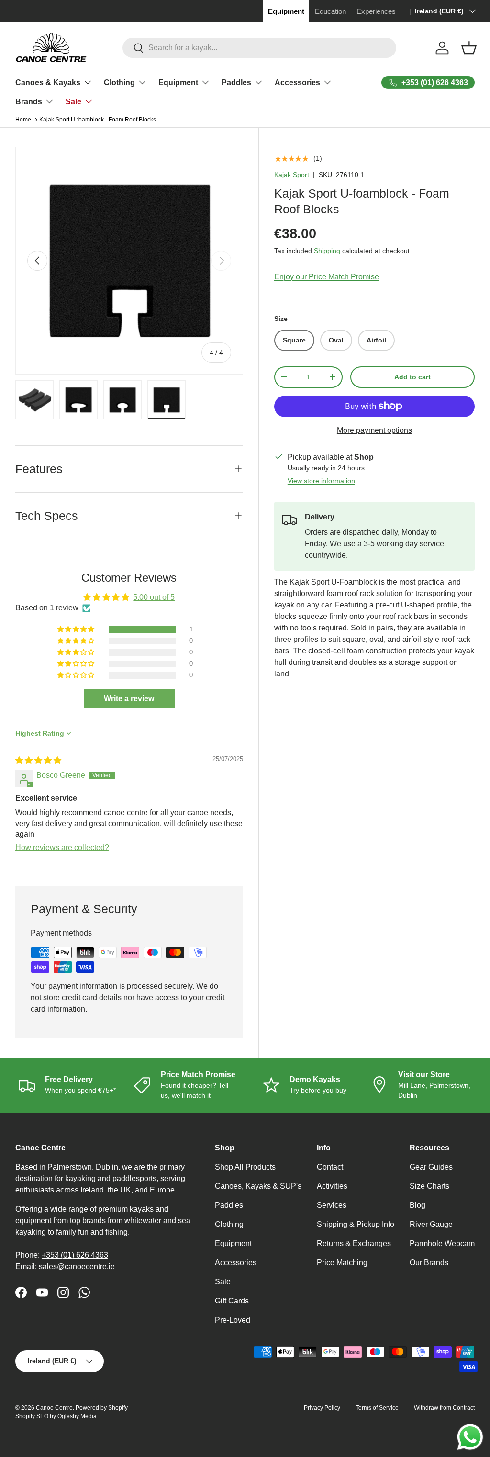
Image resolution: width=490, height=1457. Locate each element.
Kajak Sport (291, 174)
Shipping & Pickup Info (355, 1224)
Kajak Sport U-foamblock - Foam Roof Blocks (97, 119)
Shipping (327, 250)
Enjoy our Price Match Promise (326, 277)
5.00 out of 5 (154, 597)
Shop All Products (245, 1167)
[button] (468, 47)
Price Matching (342, 1262)
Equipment (233, 1243)
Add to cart (412, 377)
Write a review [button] (129, 699)
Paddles (229, 1205)
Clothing (229, 1224)
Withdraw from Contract (444, 1407)
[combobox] (259, 48)
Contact (330, 1167)
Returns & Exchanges (354, 1243)
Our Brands (429, 1262)
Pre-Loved (232, 1320)
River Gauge (431, 1224)
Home (23, 119)
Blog (417, 1205)
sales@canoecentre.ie (77, 1266)
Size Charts (429, 1186)
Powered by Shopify (102, 1407)
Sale (223, 1282)
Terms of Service (377, 1407)
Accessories (235, 1262)
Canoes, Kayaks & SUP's (258, 1186)
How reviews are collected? (62, 847)
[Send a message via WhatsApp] (470, 1437)
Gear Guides (431, 1167)
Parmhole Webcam (442, 1243)
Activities (332, 1186)
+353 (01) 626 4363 (75, 1255)
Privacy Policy (322, 1407)
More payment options (374, 430)
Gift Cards (232, 1301)
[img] (38, 760)
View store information (321, 481)
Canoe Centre (54, 1407)
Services (331, 1205)
